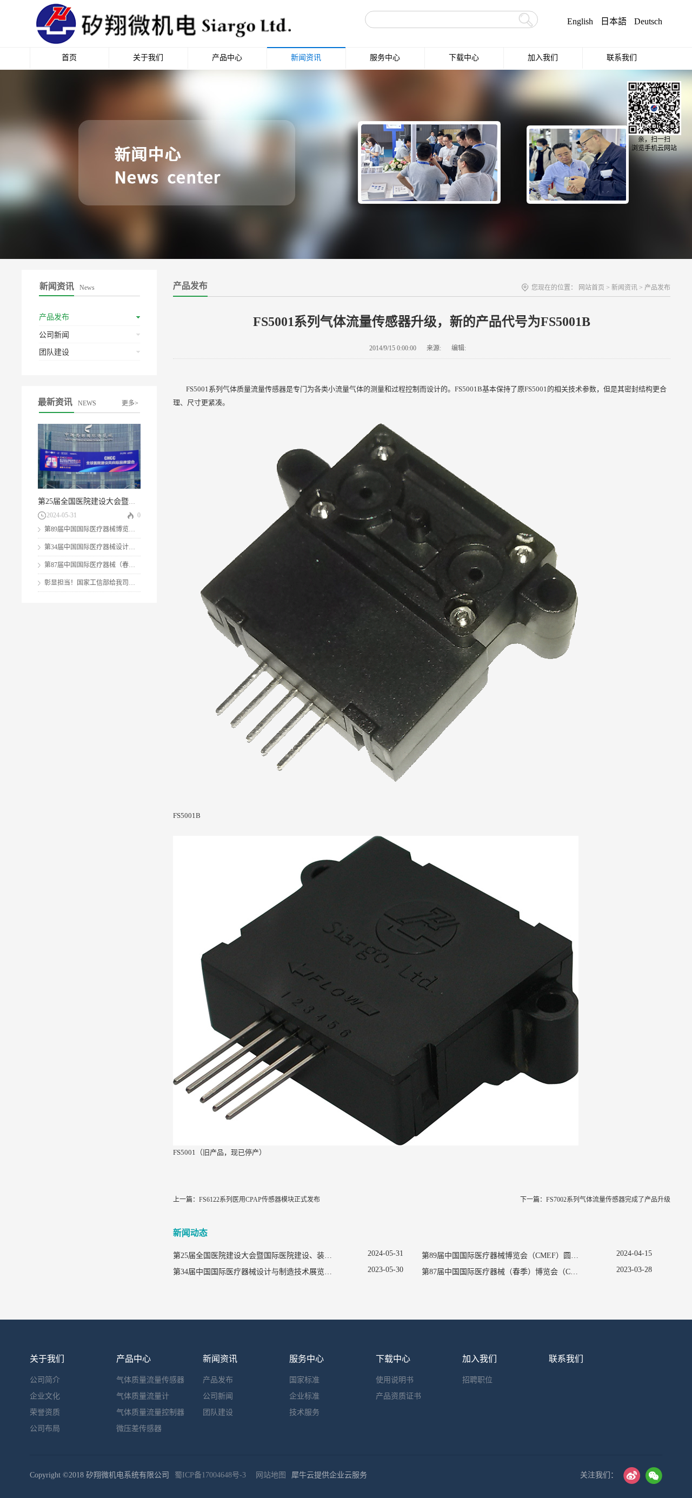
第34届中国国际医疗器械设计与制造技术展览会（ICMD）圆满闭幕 (285, 1272)
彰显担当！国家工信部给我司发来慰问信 (102, 583)
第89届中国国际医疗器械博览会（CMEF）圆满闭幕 (118, 529)
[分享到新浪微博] (631, 1475)
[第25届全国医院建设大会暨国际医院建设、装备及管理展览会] (89, 428)
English (580, 21)
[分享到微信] (654, 1475)
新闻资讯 (624, 287)
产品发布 (657, 287)
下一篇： (595, 1199)
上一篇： (246, 1199)
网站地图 (268, 1475)
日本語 (614, 21)
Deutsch (648, 21)
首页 (69, 58)
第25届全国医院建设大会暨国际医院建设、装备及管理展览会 (140, 501)
